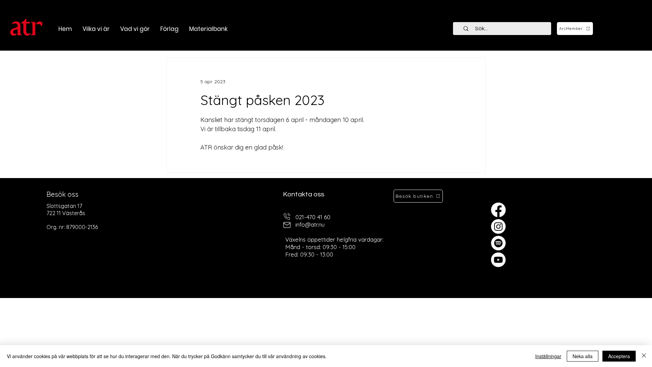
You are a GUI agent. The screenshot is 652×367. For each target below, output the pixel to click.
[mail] (287, 225)
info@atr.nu (310, 224)
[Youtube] (498, 259)
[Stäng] (644, 356)
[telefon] (287, 216)
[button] (135, 29)
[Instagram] (498, 226)
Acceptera (619, 356)
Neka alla (583, 356)
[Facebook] (498, 210)
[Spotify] (498, 243)
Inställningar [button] (548, 356)
